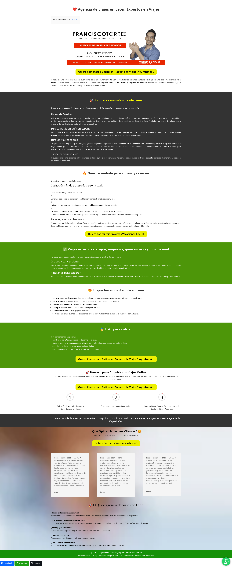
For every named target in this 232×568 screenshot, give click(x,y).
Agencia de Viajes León (99, 553)
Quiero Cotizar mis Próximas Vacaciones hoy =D (116, 234)
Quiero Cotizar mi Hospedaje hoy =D (116, 443)
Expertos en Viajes (125, 553)
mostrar (74, 19)
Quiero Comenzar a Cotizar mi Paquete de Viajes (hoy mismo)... (116, 71)
